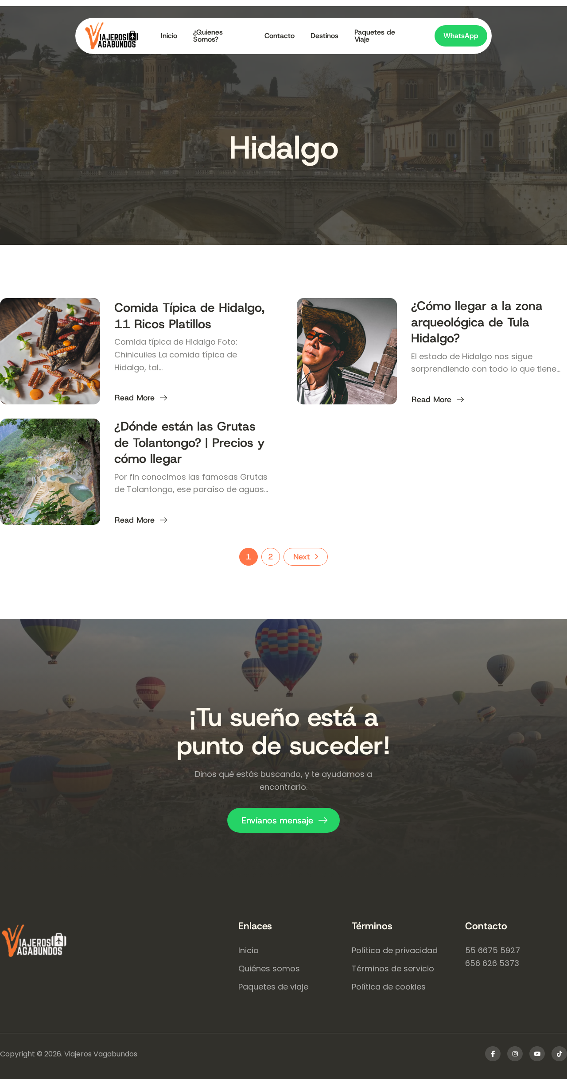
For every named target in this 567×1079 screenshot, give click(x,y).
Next (301, 556)
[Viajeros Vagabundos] (119, 941)
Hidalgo (283, 147)
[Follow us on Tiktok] (559, 1053)
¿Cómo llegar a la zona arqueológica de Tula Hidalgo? (477, 322)
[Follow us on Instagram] (515, 1053)
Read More (134, 397)
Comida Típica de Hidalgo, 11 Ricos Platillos (189, 315)
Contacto (279, 35)
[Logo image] (118, 36)
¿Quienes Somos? (208, 36)
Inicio (169, 35)
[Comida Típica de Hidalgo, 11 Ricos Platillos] (50, 351)
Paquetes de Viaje (374, 36)
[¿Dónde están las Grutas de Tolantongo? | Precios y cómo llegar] (50, 472)
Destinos (324, 35)
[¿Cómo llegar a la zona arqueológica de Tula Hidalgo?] (347, 351)
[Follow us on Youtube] (537, 1053)
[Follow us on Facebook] (493, 1053)
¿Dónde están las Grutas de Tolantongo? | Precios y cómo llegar (189, 442)
